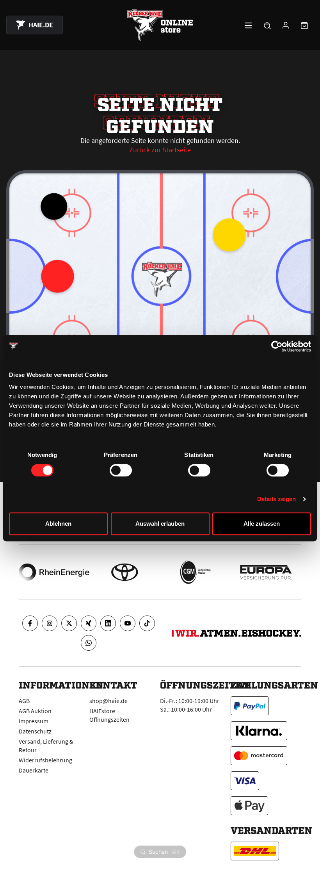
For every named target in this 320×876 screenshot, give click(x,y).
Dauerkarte (33, 770)
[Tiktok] (147, 623)
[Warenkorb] (304, 25)
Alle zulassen (262, 523)
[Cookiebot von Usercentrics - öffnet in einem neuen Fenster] (277, 346)
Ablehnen (58, 523)
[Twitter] (69, 623)
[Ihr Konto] (285, 25)
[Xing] (88, 623)
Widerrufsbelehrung (45, 760)
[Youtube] (127, 623)
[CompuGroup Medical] (195, 572)
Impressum (33, 721)
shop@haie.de (108, 701)
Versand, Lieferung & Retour (46, 745)
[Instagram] (49, 623)
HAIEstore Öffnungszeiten (109, 715)
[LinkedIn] (108, 623)
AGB (24, 701)
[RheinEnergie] (54, 572)
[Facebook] (30, 623)
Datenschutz (35, 731)
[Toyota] (124, 572)
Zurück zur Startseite (160, 149)
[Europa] (266, 572)
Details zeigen (276, 499)
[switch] (121, 470)
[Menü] (248, 25)
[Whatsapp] (88, 643)
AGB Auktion (35, 711)
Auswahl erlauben (160, 523)
